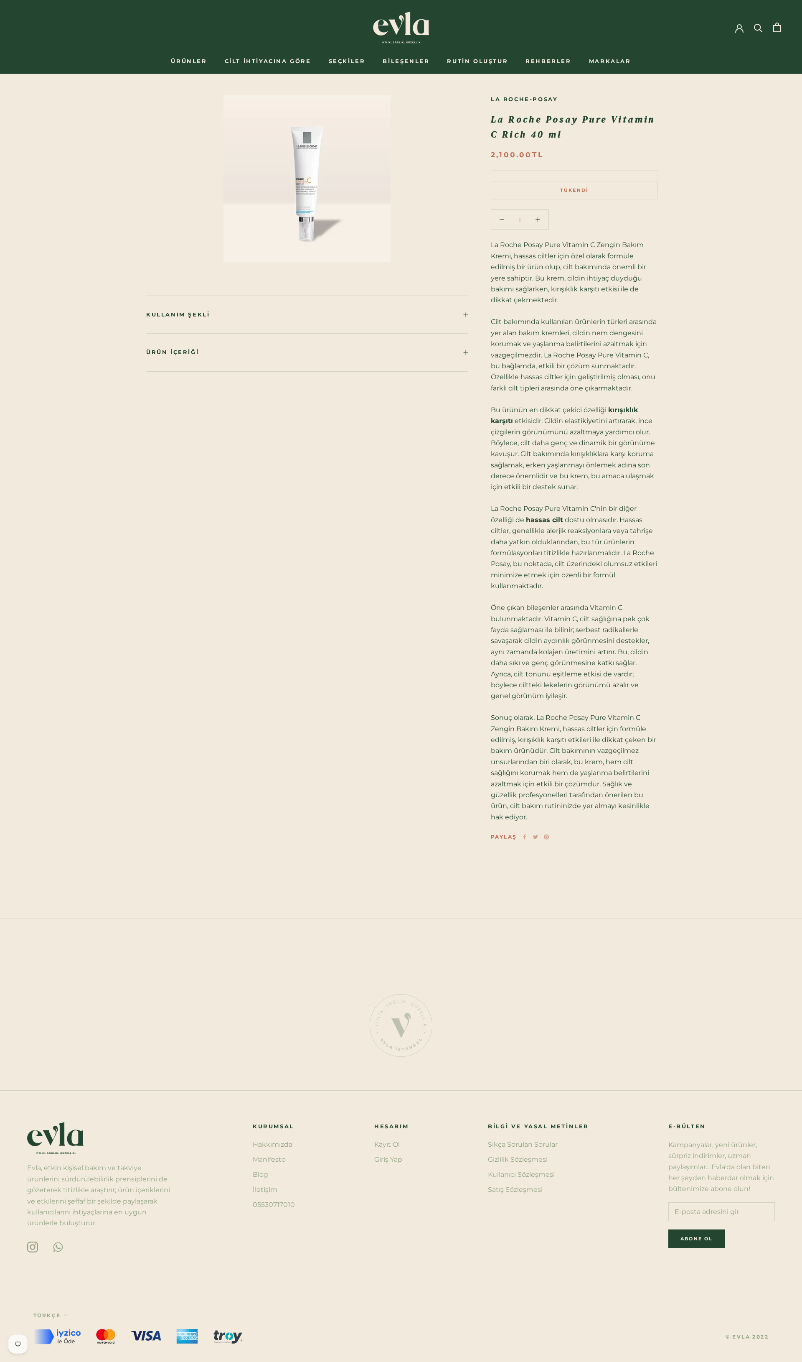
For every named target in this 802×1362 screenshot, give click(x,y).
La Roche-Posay (524, 99)
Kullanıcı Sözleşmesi (521, 1174)
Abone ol (711, 1332)
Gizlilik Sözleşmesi (518, 1159)
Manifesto (269, 1159)
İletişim (265, 1190)
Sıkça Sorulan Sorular (523, 1144)
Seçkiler (347, 61)
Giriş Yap (388, 1159)
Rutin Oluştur (477, 61)
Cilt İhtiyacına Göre (268, 61)
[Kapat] (781, 1189)
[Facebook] (524, 836)
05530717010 (274, 1205)
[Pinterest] (546, 836)
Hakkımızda (272, 1144)
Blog (260, 1174)
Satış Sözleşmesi (515, 1190)
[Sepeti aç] (777, 27)
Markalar (610, 61)
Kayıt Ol (387, 1144)
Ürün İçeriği (172, 352)
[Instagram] (32, 1246)
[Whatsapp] (58, 1246)
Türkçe (47, 1315)
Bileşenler (406, 61)
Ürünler (189, 61)
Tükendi (574, 190)
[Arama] (758, 27)
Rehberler (548, 61)
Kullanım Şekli (178, 314)
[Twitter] (535, 836)
